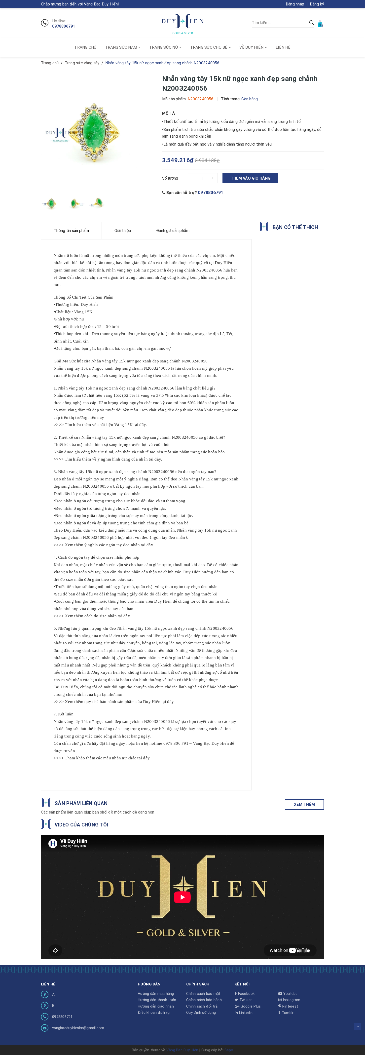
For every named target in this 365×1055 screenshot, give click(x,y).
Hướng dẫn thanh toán (157, 1000)
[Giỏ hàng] (321, 23)
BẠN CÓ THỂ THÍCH (295, 227)
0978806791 (63, 26)
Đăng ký (317, 4)
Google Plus (250, 1006)
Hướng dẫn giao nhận (156, 1006)
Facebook (246, 993)
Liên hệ (283, 47)
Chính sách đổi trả (202, 1006)
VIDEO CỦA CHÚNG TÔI (81, 825)
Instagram (291, 1000)
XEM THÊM (304, 804)
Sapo (228, 1050)
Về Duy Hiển (251, 47)
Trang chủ (85, 47)
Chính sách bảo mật (203, 993)
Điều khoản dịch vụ (154, 1012)
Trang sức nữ (164, 47)
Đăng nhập (295, 4)
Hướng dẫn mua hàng (156, 993)
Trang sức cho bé (209, 47)
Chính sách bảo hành (204, 1000)
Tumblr (287, 1013)
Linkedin (245, 1013)
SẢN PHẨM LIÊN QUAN (81, 803)
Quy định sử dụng (201, 1012)
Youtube (289, 993)
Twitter (245, 1000)
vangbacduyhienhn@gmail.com (78, 1028)
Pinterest (289, 1006)
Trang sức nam (121, 47)
